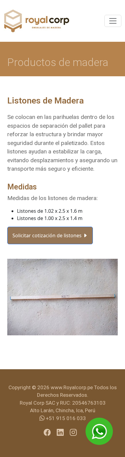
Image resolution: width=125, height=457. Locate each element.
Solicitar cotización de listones (47, 235)
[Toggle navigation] (112, 21)
